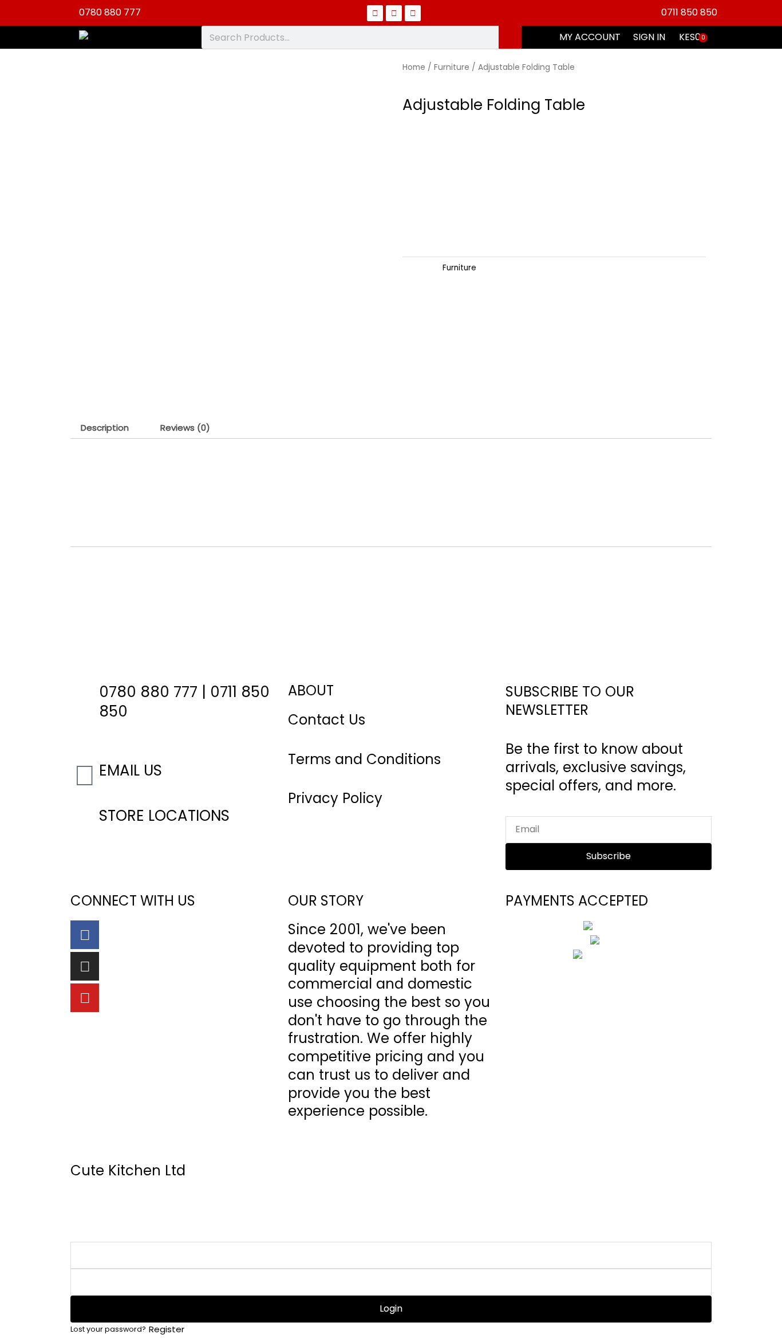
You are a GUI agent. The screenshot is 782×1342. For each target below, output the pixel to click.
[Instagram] (84, 966)
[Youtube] (84, 997)
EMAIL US (130, 770)
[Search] (510, 37)
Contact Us (326, 720)
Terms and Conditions (364, 759)
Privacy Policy (335, 798)
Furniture (451, 67)
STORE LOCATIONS (164, 815)
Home (413, 67)
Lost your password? (108, 1329)
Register (166, 1329)
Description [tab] (105, 428)
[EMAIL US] (84, 775)
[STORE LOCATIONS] (84, 820)
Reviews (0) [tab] (185, 428)
